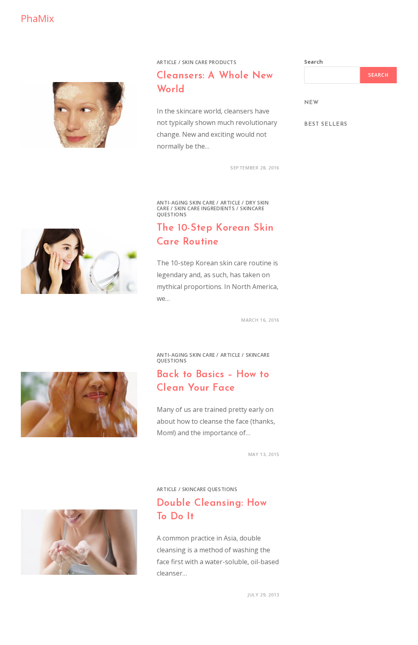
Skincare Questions (210, 489)
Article (167, 62)
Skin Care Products (209, 62)
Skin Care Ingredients (204, 208)
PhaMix (37, 18)
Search (313, 61)
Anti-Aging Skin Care (186, 202)
